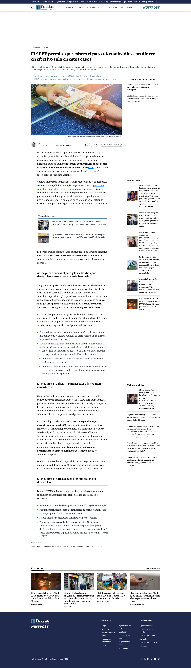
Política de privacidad (148, 642)
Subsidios (98, 546)
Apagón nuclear (60, 2)
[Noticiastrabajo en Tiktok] (151, 659)
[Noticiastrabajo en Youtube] (155, 659)
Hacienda (105, 645)
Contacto (144, 646)
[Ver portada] (44, 7)
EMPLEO (80, 7)
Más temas (123, 648)
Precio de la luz (48, 2)
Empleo (105, 625)
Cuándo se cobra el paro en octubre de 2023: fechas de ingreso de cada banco (68, 76)
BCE (82, 2)
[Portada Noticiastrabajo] (40, 621)
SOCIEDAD (101, 7)
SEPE (91, 167)
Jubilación (123, 632)
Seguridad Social (125, 641)
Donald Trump (103, 2)
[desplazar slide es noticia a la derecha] (159, 2)
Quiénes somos (146, 625)
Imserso (150, 2)
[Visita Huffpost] (151, 7)
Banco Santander (134, 2)
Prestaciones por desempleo (73, 546)
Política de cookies (147, 635)
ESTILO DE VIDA (126, 7)
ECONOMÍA (91, 7)
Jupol (124, 2)
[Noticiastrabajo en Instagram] (148, 659)
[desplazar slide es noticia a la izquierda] (41, 2)
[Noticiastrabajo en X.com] (144, 659)
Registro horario (91, 2)
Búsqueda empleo (73, 2)
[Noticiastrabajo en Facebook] (141, 659)
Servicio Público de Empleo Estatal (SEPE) (46, 546)
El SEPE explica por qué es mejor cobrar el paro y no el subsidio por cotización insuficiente (74, 79)
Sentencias (106, 629)
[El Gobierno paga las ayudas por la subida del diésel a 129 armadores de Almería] (112, 581)
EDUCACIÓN (113, 7)
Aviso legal (144, 639)
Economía (89, 546)
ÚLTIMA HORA (69, 7)
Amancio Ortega (115, 2)
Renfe (144, 2)
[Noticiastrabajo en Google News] (158, 659)
